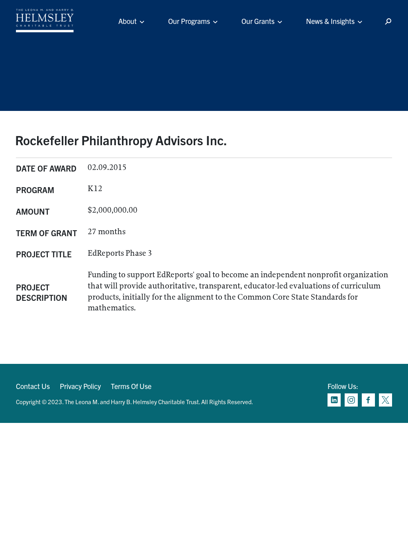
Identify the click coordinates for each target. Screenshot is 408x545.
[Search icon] (388, 21)
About (127, 21)
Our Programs (189, 21)
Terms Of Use (131, 386)
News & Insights (330, 21)
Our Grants (258, 21)
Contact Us (33, 386)
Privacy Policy (80, 386)
